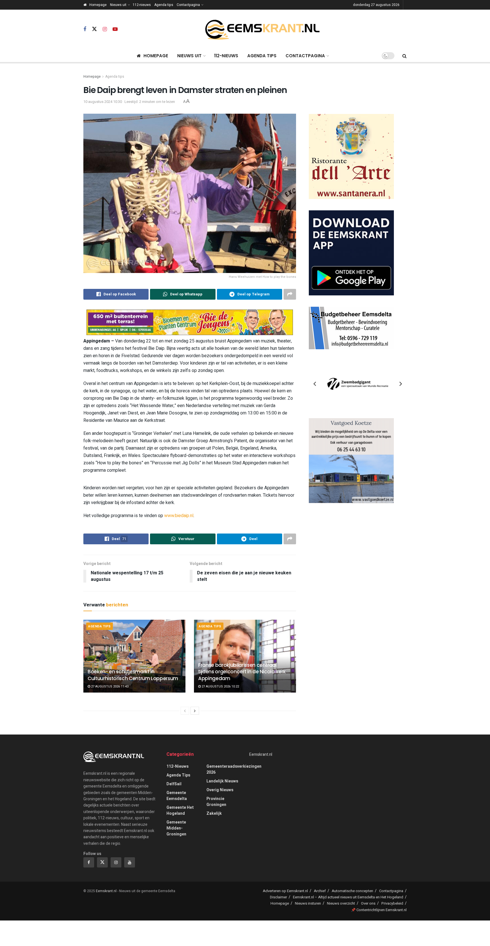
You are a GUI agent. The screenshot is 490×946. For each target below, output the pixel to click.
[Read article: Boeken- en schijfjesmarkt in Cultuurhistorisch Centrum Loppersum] (134, 656)
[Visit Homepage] (262, 29)
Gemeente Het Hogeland (180, 810)
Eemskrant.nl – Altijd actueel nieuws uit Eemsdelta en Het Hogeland (348, 897)
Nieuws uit (118, 4)
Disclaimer (278, 897)
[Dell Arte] (351, 156)
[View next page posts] (195, 711)
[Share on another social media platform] (290, 294)
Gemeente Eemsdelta (176, 796)
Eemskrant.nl (260, 754)
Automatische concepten (352, 891)
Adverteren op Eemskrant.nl (285, 891)
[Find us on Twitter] (94, 29)
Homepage (98, 4)
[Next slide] (400, 384)
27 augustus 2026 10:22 (220, 686)
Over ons (368, 903)
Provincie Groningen (216, 802)
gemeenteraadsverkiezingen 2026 (233, 769)
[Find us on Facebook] (84, 29)
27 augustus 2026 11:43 (109, 686)
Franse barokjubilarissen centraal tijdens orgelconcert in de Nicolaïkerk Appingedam (242, 672)
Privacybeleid (392, 903)
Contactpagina (188, 4)
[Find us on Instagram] (105, 29)
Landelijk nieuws (222, 781)
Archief (320, 891)
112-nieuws (142, 4)
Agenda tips (163, 4)
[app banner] (351, 253)
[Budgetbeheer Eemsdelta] (351, 328)
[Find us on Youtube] (115, 29)
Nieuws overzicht (341, 903)
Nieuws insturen (308, 903)
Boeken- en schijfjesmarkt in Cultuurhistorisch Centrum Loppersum (133, 675)
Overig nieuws (219, 790)
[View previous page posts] (185, 711)
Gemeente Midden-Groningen (176, 828)
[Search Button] (404, 56)
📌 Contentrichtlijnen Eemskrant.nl (379, 910)
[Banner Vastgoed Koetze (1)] (351, 461)
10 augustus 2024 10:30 (102, 101)
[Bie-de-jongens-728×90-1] (189, 322)
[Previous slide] (315, 384)
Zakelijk (214, 813)
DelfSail (173, 784)
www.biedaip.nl (178, 515)
